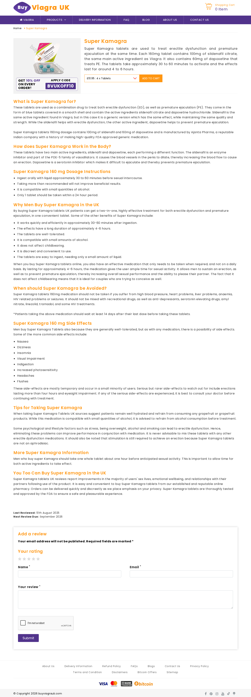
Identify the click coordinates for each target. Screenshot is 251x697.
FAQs (134, 666)
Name (24, 567)
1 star (20, 559)
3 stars (29, 559)
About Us (170, 20)
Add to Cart (151, 78)
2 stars (24, 559)
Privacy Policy (199, 666)
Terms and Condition (87, 672)
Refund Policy (111, 666)
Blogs (151, 666)
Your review (29, 587)
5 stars (38, 559)
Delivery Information (95, 20)
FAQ (126, 20)
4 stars (33, 559)
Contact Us (199, 20)
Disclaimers (120, 672)
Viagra (28, 20)
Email (135, 567)
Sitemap (172, 672)
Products (55, 20)
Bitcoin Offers (147, 672)
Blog (146, 20)
